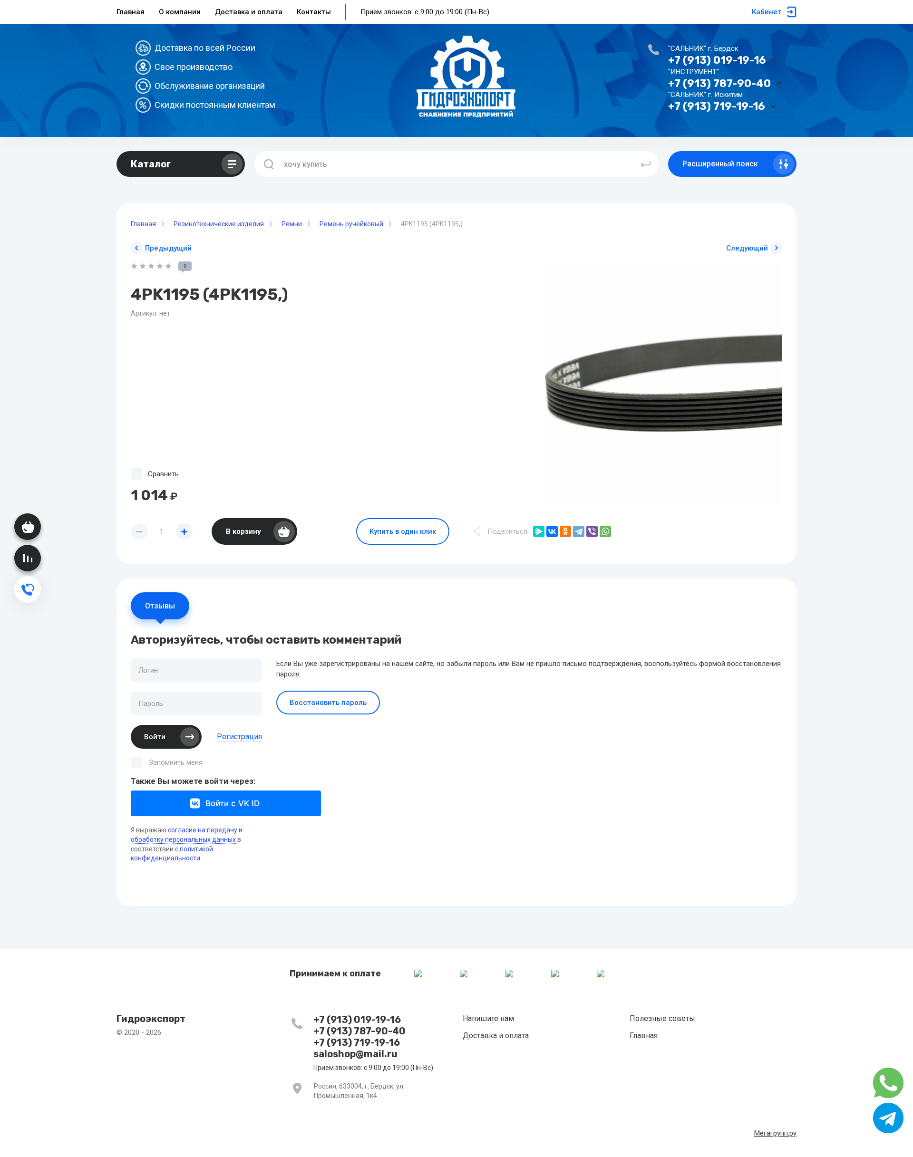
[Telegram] (578, 531)
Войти (154, 737)
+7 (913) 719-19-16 (716, 106)
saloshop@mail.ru (355, 1054)
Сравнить (163, 474)
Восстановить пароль (328, 702)
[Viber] (592, 531)
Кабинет (766, 12)
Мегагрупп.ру (775, 1133)
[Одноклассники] (565, 531)
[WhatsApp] (605, 531)
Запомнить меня (176, 762)
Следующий (747, 248)
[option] (661, 382)
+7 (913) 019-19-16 (717, 60)
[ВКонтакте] (552, 531)
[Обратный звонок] (27, 589)
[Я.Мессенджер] (538, 531)
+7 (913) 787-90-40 (719, 83)
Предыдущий (168, 248)
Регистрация (239, 736)
